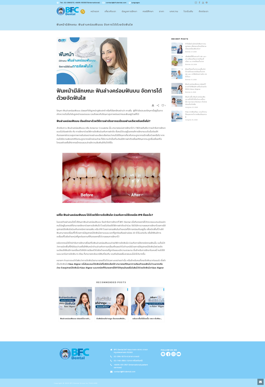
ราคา (161, 11)
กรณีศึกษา (148, 11)
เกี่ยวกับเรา (110, 11)
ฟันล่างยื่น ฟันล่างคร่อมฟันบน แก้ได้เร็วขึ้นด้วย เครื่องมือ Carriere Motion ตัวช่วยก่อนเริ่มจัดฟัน (196, 101)
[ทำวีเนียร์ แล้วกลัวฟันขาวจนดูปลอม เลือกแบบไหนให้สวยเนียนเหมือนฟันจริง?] (176, 48)
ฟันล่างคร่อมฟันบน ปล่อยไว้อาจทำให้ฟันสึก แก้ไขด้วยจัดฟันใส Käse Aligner (76, 318)
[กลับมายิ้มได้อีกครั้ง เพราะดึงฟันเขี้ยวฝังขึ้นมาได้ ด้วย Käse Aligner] (147, 301)
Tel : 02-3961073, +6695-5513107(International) (80, 2)
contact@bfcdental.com (116, 2)
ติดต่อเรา (203, 11)
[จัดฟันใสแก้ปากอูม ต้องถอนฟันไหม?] (111, 301)
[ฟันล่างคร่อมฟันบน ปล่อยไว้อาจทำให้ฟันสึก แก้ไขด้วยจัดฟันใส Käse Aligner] (75, 301)
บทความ (174, 11)
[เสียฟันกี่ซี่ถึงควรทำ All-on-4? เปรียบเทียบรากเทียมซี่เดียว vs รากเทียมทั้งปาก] (176, 60)
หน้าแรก (95, 11)
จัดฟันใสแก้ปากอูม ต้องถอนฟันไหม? (111, 318)
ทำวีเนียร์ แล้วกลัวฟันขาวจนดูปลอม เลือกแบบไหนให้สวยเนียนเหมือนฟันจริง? (195, 46)
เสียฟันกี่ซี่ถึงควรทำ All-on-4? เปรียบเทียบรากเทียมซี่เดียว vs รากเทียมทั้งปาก (196, 59)
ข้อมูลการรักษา (129, 11)
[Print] (153, 105)
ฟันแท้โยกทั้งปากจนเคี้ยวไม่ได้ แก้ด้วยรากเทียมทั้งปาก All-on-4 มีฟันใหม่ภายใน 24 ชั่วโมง (196, 73)
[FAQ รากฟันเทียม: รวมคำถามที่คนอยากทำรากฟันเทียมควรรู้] (176, 116)
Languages (135, 2)
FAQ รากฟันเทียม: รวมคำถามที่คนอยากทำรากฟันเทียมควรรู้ (196, 114)
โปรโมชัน (188, 11)
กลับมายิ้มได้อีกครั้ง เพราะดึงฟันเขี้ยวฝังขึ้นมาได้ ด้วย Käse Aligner (148, 318)
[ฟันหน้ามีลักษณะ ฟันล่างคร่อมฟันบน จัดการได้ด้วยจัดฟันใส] (111, 60)
